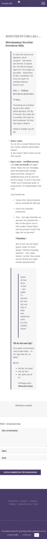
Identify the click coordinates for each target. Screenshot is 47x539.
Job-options (32, 501)
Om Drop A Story (13, 501)
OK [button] (36, 535)
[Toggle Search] (36, 3)
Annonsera (24, 501)
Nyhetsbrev (12, 504)
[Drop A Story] (23, 477)
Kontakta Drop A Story (24, 504)
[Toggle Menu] (43, 3)
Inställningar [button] (26, 535)
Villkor (36, 504)
